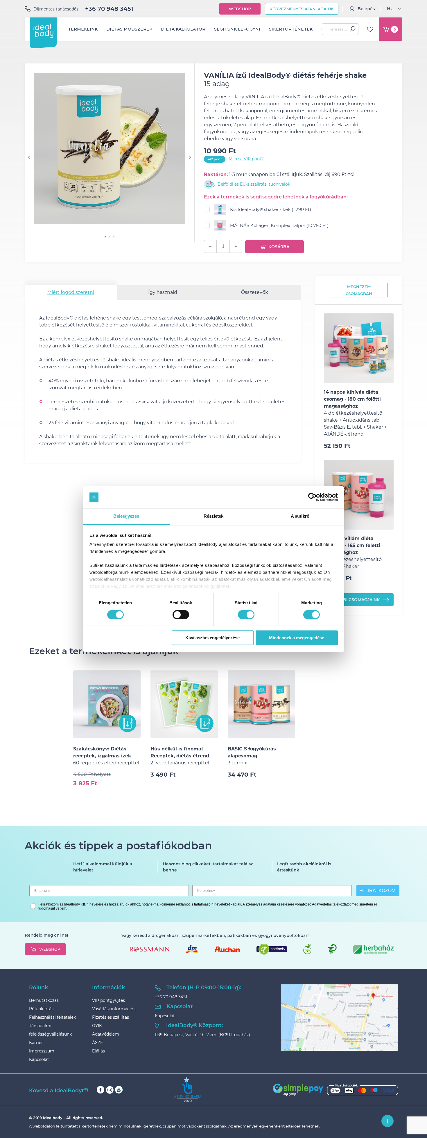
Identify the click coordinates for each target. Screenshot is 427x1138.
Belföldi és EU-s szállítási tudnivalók (254, 184)
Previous (29, 157)
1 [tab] (105, 236)
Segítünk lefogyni (237, 29)
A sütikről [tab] (301, 516)
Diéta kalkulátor (183, 29)
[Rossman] (149, 949)
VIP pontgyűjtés (108, 1000)
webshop (49, 949)
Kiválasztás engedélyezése (212, 637)
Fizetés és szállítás (110, 1017)
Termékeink (83, 29)
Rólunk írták (41, 1008)
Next (190, 157)
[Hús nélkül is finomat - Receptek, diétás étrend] (184, 704)
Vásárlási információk (114, 1008)
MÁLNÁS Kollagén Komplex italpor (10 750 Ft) (279, 225)
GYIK (97, 1025)
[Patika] (332, 949)
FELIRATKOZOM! (378, 890)
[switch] (181, 614)
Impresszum (41, 1051)
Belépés (366, 8)
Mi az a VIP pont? (246, 158)
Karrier (36, 1042)
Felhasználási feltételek (52, 1017)
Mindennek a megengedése (296, 637)
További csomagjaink (354, 599)
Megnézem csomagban (359, 290)
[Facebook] (100, 1090)
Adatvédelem (105, 1034)
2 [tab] (109, 236)
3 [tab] (113, 236)
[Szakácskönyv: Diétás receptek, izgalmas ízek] (107, 704)
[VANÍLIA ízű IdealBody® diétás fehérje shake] (109, 149)
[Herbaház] (373, 949)
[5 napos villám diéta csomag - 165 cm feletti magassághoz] (359, 495)
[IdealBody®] (43, 30)
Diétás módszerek (129, 29)
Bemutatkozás (44, 1000)
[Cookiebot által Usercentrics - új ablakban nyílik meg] (312, 497)
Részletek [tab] (214, 516)
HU (390, 8)
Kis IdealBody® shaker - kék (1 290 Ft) (270, 209)
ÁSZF (97, 1042)
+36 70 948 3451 (109, 8)
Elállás (98, 1051)
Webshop (240, 8)
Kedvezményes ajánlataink (302, 8)
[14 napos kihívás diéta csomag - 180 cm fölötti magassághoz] (359, 348)
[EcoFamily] (271, 949)
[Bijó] (307, 949)
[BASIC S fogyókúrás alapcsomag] (261, 704)
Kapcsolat (39, 1059)
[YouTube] (119, 1090)
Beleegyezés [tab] (126, 516)
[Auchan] (227, 949)
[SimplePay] (335, 1090)
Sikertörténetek (291, 29)
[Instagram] (110, 1090)
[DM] (191, 949)
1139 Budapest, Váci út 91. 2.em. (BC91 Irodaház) (202, 1034)
